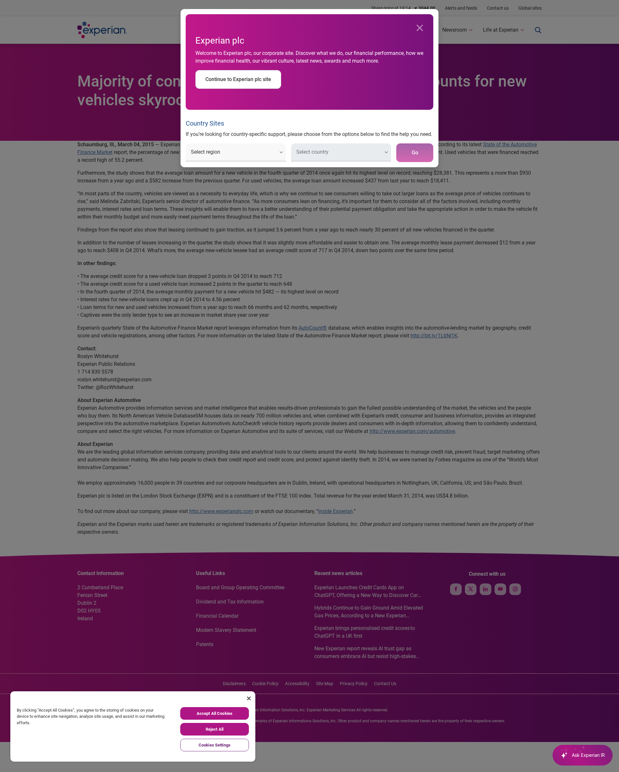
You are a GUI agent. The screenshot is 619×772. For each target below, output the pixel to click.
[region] (132, 726)
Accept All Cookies (214, 713)
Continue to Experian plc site (238, 79)
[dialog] (309, 386)
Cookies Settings (215, 745)
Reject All (214, 729)
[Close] (420, 28)
